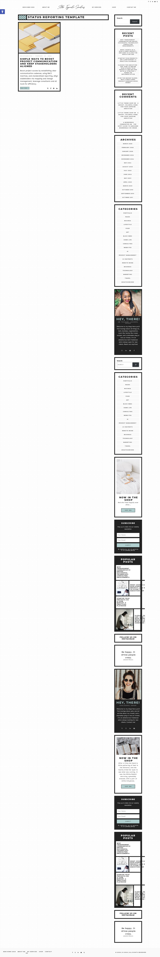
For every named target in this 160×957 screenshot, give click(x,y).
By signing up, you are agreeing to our (128, 550)
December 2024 (128, 155)
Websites (128, 247)
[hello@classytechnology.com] (130, 350)
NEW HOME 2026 (28, 7)
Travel (127, 278)
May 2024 (127, 163)
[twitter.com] (122, 728)
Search (119, 18)
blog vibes (127, 236)
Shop (114, 7)
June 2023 (128, 174)
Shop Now (128, 510)
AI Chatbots (128, 259)
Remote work (127, 263)
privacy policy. (130, 550)
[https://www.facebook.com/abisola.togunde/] (134, 350)
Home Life (128, 239)
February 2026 (128, 147)
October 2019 (127, 189)
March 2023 (127, 186)
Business (127, 266)
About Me (46, 7)
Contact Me (131, 7)
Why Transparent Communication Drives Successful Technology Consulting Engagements (128, 43)
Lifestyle (128, 224)
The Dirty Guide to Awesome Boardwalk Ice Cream (128, 126)
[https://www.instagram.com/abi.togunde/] (122, 350)
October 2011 (127, 197)
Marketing (127, 274)
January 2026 (127, 151)
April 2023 (128, 182)
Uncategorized (26, 56)
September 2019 (127, 193)
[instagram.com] (126, 728)
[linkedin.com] (130, 728)
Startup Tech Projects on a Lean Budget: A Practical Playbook (127, 60)
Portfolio (127, 213)
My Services (96, 7)
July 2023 (128, 170)
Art (127, 232)
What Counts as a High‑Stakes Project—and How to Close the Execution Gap (139, 587)
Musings (127, 220)
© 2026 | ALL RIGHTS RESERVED (134, 952)
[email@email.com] (134, 728)
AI (127, 251)
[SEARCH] (135, 364)
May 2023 (127, 178)
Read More (24, 88)
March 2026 (127, 143)
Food (128, 228)
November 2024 (127, 159)
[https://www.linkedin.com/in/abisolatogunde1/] (126, 350)
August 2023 (128, 166)
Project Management (127, 255)
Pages (127, 216)
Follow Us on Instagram (128, 638)
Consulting (127, 243)
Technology (128, 270)
